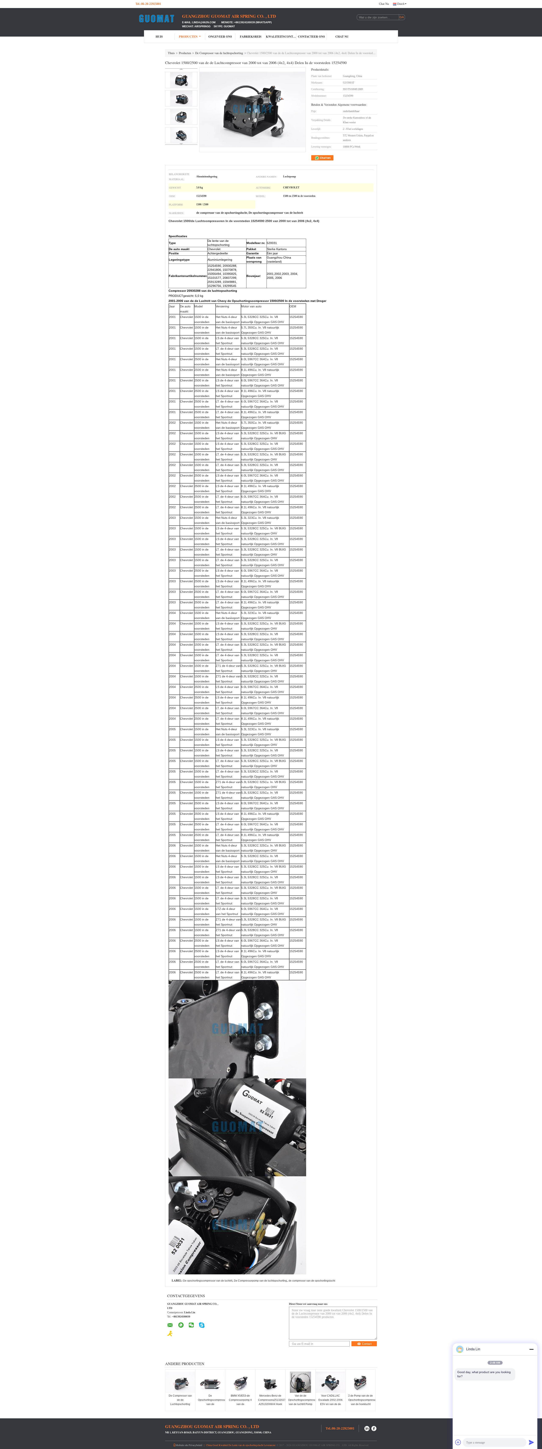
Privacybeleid (195, 1445)
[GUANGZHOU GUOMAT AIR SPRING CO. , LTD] (159, 18)
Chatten (325, 157)
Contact (367, 1343)
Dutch (400, 3)
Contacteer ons (311, 36)
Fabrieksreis (250, 36)
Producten (188, 36)
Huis (159, 36)
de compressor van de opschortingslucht (312, 1280)
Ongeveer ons (220, 36)
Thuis (171, 53)
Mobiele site (182, 1445)
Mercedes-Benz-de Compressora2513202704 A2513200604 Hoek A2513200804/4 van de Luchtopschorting (271, 1404)
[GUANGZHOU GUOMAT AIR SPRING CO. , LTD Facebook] (374, 1428)
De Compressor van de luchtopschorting (219, 53)
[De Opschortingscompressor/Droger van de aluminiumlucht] (210, 1382)
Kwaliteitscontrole (281, 36)
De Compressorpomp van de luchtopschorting (260, 1280)
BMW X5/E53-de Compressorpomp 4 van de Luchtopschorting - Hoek (240, 1404)
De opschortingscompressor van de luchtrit (207, 1280)
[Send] (531, 1442)
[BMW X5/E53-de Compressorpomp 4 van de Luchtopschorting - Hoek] (240, 1382)
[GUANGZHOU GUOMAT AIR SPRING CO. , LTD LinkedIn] (367, 1428)
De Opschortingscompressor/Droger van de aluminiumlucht (211, 1402)
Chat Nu (384, 3)
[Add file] (458, 1442)
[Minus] (531, 1349)
